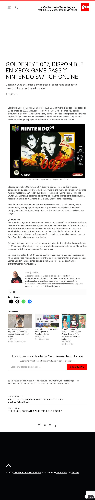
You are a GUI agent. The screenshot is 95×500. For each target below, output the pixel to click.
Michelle (75, 472)
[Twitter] (10, 292)
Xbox (42, 381)
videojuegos (33, 381)
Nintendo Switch (18, 381)
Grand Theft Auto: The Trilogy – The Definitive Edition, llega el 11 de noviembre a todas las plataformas (71, 334)
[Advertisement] (47, 32)
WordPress (61, 472)
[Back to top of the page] (9, 467)
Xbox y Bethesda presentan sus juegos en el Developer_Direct (46, 331)
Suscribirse (77, 367)
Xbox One (49, 383)
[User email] (14, 292)
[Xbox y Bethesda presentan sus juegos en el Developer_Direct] (47, 321)
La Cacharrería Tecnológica (57, 7)
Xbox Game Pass (52, 381)
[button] (89, 497)
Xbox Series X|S (67, 381)
